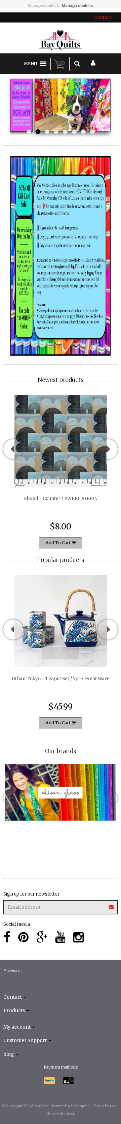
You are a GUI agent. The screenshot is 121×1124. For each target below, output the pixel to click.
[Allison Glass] (60, 792)
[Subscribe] (60, 905)
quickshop (60, 473)
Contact (102, 17)
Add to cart (59, 542)
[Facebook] (6, 937)
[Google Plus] (41, 937)
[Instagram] (78, 937)
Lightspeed (80, 1106)
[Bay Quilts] (60, 40)
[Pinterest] (23, 937)
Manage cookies (43, 5)
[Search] (77, 64)
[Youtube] (60, 937)
